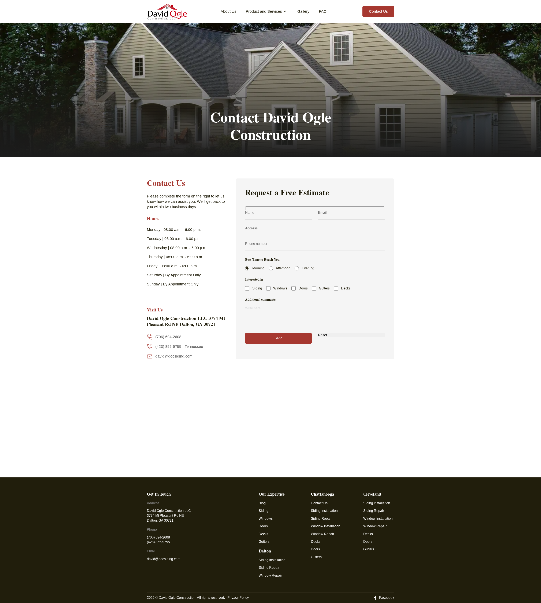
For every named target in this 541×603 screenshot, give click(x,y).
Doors (263, 526)
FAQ (323, 11)
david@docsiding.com (163, 559)
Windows (266, 518)
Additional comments (260, 299)
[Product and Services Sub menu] (286, 11)
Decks (263, 534)
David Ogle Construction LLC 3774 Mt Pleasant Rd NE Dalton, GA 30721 (169, 515)
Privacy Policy (238, 597)
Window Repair (270, 575)
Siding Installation (272, 560)
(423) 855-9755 (158, 542)
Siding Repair (269, 567)
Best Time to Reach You (262, 259)
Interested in (254, 279)
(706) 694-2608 (158, 537)
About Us (228, 11)
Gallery (303, 11)
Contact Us (378, 11)
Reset (322, 335)
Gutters (264, 541)
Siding (263, 511)
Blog (262, 503)
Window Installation (325, 526)
